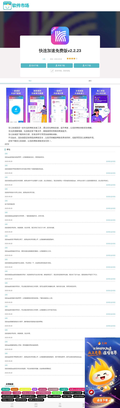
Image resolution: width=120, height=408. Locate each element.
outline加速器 (79, 396)
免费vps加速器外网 (36, 400)
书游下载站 (67, 396)
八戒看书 (63, 389)
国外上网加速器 (54, 396)
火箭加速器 (6, 393)
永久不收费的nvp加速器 (72, 393)
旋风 (34, 389)
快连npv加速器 (28, 393)
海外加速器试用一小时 (10, 396)
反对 (112, 161)
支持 (107, 161)
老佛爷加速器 (21, 400)
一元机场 (16, 393)
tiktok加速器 (53, 389)
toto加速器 (41, 396)
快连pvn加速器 (7, 400)
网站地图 (5, 389)
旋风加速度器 (25, 389)
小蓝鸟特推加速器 (43, 393)
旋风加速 (42, 389)
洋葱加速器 (57, 393)
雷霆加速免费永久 (28, 396)
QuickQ (14, 389)
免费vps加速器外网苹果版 (79, 389)
